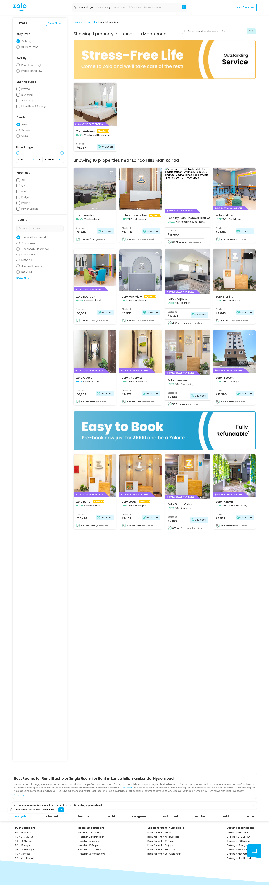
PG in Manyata (22, 853)
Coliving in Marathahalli (239, 858)
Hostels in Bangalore (91, 828)
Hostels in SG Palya (88, 845)
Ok (61, 809)
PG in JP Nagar (22, 845)
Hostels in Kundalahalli (89, 832)
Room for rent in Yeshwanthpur (164, 853)
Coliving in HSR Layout (238, 841)
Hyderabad (89, 22)
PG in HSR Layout (24, 841)
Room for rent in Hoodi (159, 832)
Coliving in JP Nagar (237, 845)
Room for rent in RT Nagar (160, 841)
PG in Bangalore (25, 828)
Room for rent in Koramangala (163, 836)
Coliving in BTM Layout (238, 836)
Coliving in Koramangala (239, 849)
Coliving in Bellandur (237, 832)
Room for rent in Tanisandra (162, 849)
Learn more (48, 809)
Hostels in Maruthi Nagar (91, 836)
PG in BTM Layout (24, 836)
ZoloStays (126, 787)
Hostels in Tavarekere (89, 849)
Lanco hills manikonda (109, 22)
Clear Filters (54, 23)
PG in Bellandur (23, 832)
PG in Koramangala (25, 849)
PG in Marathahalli (24, 858)
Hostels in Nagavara (88, 841)
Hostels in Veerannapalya (91, 853)
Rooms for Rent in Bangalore (165, 828)
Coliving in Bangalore (240, 828)
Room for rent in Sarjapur (160, 845)
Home (77, 22)
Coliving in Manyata (237, 853)
